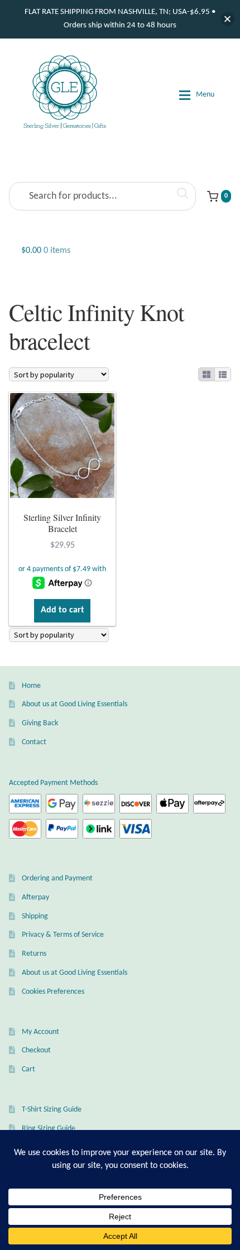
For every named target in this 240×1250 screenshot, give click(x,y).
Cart (28, 1069)
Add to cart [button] (62, 610)
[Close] (227, 19)
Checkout (36, 1050)
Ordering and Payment (57, 878)
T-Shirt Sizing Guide (51, 1109)
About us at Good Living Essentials (74, 704)
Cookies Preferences (53, 992)
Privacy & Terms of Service (63, 935)
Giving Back (40, 723)
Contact (34, 742)
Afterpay (35, 897)
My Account (40, 1032)
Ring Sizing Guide (48, 1128)
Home (31, 686)
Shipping (35, 916)
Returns (34, 954)
